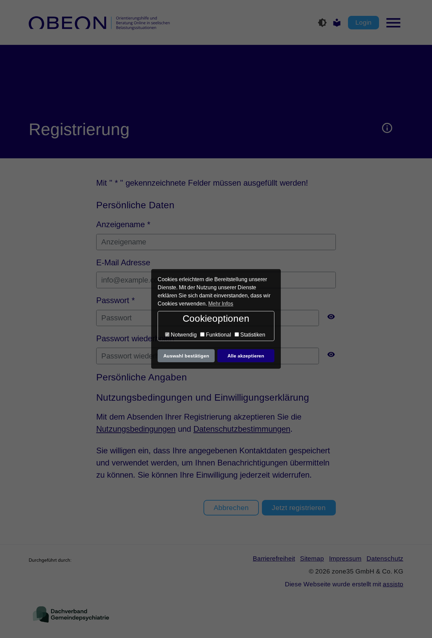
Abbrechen (231, 507)
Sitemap (312, 558)
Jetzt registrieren (299, 507)
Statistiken (252, 335)
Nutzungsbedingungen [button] (136, 428)
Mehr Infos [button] (220, 304)
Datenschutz (385, 558)
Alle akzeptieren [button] (245, 355)
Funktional (218, 335)
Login (363, 22)
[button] (387, 129)
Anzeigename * (123, 224)
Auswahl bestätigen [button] (186, 355)
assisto (393, 584)
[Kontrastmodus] (322, 22)
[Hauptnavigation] (395, 23)
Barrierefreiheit (274, 558)
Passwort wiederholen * (138, 338)
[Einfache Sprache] (337, 22)
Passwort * (115, 300)
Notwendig (183, 335)
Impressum (345, 558)
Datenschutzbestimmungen (241, 428)
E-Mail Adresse (123, 262)
